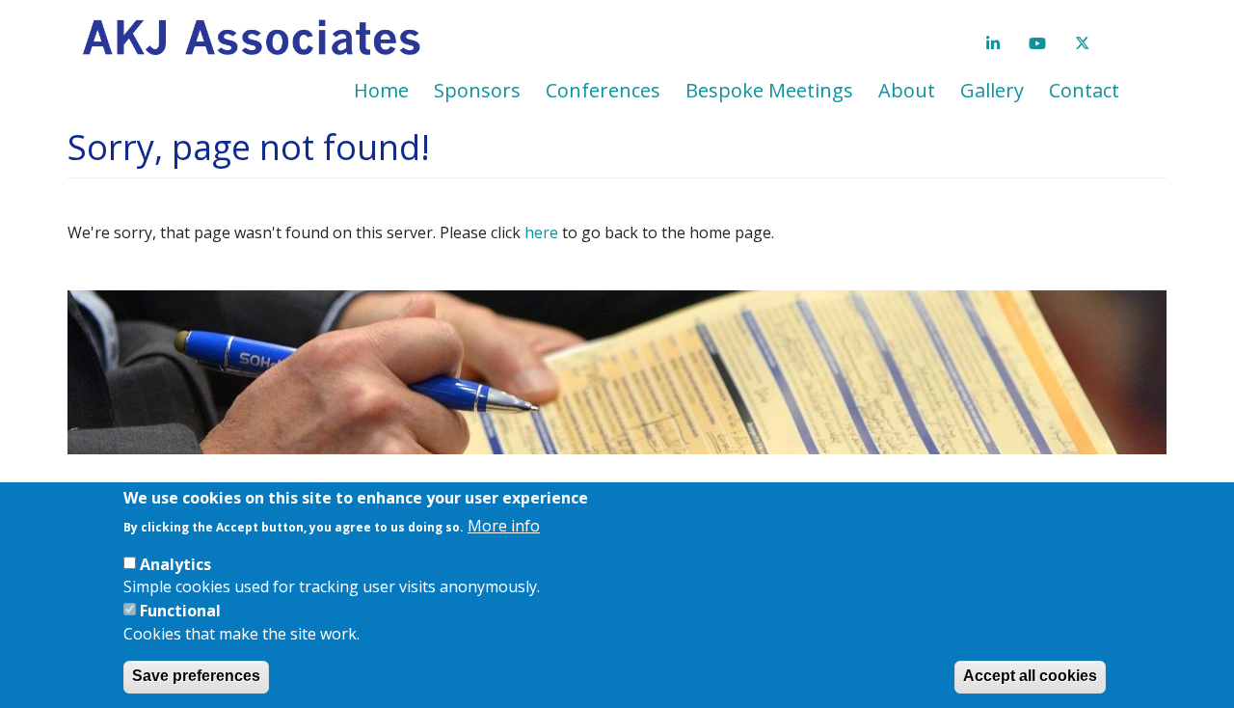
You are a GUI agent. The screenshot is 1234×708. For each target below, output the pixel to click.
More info (504, 524)
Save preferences (196, 675)
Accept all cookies (1030, 675)
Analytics (175, 563)
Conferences (603, 90)
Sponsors (477, 90)
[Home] (259, 39)
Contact (1084, 90)
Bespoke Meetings (769, 90)
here (541, 232)
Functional (180, 609)
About (906, 90)
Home (381, 90)
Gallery (992, 90)
